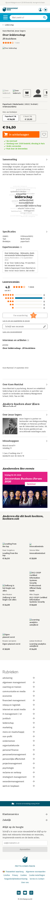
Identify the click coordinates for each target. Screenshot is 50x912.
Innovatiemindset (37, 553)
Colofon (6, 875)
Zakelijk (7, 820)
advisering (7, 678)
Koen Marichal (8, 31)
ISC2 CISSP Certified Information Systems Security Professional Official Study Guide (38, 599)
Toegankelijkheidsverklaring (15, 879)
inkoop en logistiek (11, 705)
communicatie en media (14, 691)
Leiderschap (9, 25)
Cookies (23, 875)
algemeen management (14, 682)
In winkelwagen (19, 134)
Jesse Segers (20, 31)
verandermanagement (13, 781)
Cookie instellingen (37, 875)
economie (7, 696)
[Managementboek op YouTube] (25, 893)
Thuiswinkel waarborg (14, 872)
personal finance (10, 750)
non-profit (7, 736)
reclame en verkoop (12, 772)
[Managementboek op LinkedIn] (19, 893)
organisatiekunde (11, 745)
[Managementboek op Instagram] (31, 893)
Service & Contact (37, 879)
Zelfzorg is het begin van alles (9, 598)
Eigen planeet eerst (11, 644)
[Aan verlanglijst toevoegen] (44, 134)
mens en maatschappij (13, 732)
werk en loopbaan (11, 786)
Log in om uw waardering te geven (16, 321)
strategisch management (15, 777)
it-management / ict (12, 714)
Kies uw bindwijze (10, 112)
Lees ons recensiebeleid (12, 332)
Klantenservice (11, 814)
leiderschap (8, 723)
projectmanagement (12, 763)
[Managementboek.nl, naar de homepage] (10, 11)
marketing (7, 727)
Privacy (15, 875)
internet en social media (14, 709)
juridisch (7, 718)
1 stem (17, 43)
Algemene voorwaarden (35, 872)
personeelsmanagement (14, 754)
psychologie (8, 768)
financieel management (14, 700)
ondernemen (9, 741)
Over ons (25, 882)
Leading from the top (10, 554)
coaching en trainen (12, 687)
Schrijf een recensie (14, 326)
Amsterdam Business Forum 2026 (23, 480)
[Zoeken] (44, 17)
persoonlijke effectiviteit (14, 759)
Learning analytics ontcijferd (37, 645)
